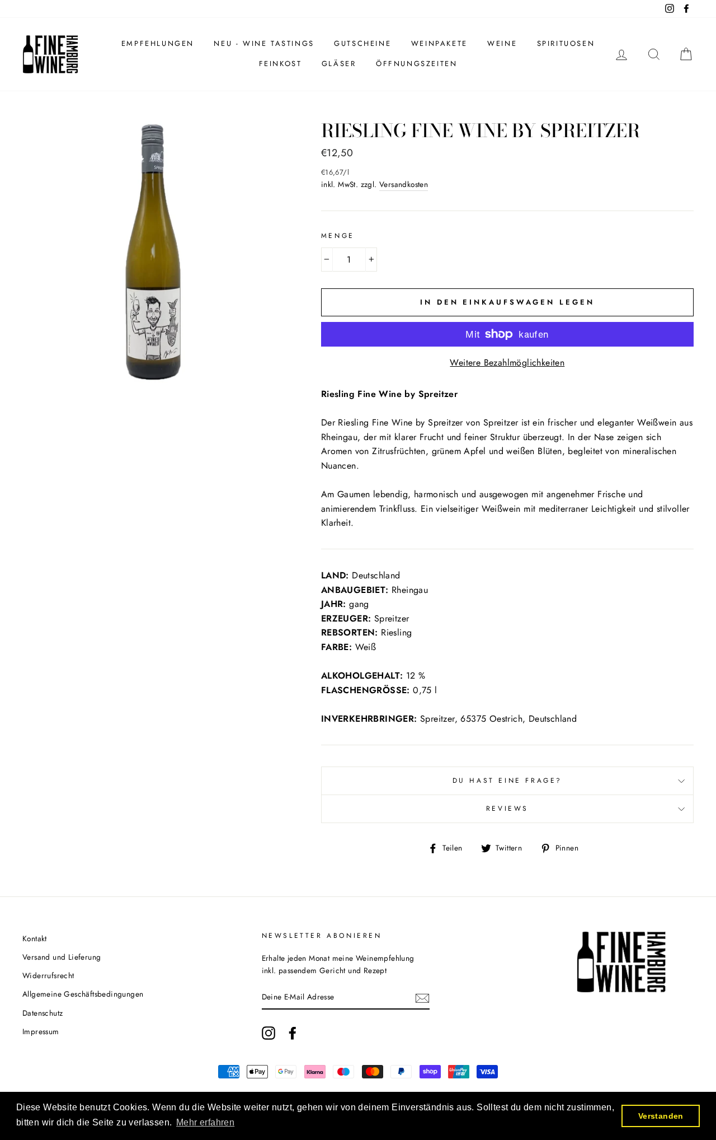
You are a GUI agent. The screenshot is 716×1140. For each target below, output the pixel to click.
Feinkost (280, 63)
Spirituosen (566, 43)
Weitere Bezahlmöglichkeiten (507, 362)
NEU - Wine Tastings (264, 43)
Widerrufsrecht (48, 975)
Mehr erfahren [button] (205, 1122)
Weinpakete (439, 43)
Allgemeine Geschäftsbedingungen (82, 993)
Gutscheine (362, 43)
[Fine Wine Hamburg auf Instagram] (268, 1033)
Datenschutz (42, 1012)
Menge (338, 236)
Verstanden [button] (661, 1115)
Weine (502, 43)
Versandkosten (403, 184)
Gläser (339, 63)
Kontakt (34, 938)
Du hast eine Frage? (507, 780)
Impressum (40, 1031)
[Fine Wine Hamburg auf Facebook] (292, 1033)
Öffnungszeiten (416, 63)
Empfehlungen (157, 43)
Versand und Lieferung (61, 957)
